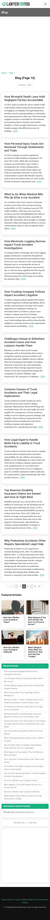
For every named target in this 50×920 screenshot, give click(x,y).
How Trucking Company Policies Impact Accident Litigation (24, 293)
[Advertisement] (25, 43)
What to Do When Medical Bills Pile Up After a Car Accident (23, 196)
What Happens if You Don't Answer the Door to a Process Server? (37, 620)
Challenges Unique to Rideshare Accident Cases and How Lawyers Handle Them (24, 342)
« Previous (22, 85)
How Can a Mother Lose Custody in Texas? (11, 619)
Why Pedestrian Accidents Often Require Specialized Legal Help (25, 542)
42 (35, 586)
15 (28, 586)
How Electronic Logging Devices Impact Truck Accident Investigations (24, 245)
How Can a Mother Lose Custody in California (11, 649)
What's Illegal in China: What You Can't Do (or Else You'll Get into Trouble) (35, 652)
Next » (30, 85)
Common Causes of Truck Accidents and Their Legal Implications (20, 393)
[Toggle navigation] (45, 4)
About (25, 903)
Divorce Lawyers (15, 900)
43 (39, 586)
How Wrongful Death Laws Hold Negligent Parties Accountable (24, 98)
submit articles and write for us (22, 812)
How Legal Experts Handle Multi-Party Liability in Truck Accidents (22, 443)
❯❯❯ (15, 131)
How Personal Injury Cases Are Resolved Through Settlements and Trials (24, 147)
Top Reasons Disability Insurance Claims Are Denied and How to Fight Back (22, 494)
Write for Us (33, 900)
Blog (11, 72)
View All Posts (19, 823)
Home (3, 72)
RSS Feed (33, 823)
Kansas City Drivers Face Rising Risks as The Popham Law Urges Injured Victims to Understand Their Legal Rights (25, 724)
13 (20, 586)
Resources (44, 900)
